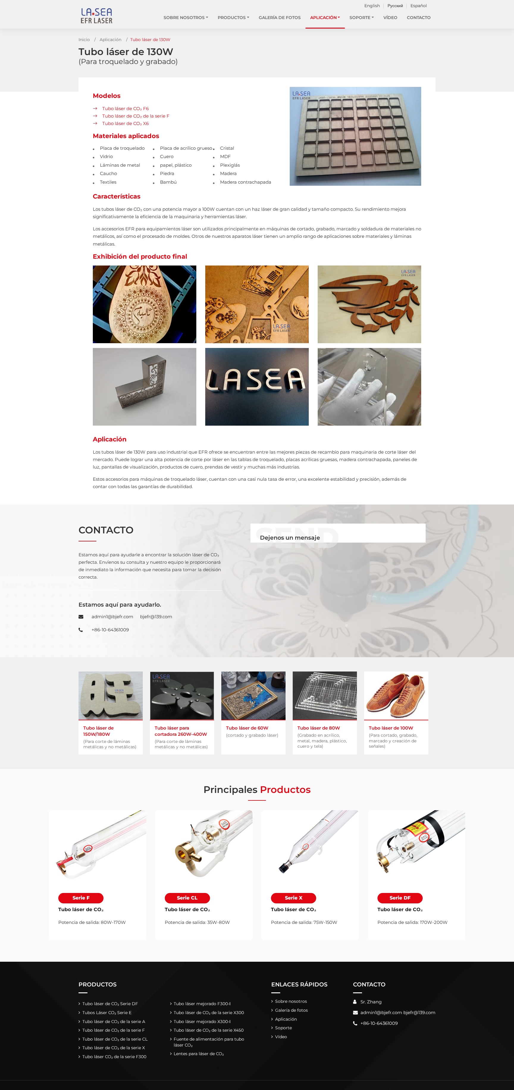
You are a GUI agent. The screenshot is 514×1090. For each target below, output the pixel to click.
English (372, 5)
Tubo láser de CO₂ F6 (125, 108)
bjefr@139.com (156, 616)
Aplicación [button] (323, 17)
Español (418, 5)
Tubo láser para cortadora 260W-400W (181, 737)
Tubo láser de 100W (393, 737)
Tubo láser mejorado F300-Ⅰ (202, 1003)
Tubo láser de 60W (252, 731)
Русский (395, 5)
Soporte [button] (360, 17)
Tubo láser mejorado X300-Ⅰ (202, 1021)
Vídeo (390, 17)
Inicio (84, 39)
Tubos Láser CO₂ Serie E (106, 1012)
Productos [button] (232, 17)
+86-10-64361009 (110, 630)
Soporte (283, 1027)
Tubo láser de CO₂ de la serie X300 (209, 1012)
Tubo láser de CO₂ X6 (125, 123)
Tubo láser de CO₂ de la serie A (113, 1021)
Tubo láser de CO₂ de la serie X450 (209, 1030)
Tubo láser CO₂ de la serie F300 (114, 1056)
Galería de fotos (280, 17)
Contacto (419, 17)
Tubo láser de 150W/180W (110, 737)
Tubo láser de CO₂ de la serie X (113, 1047)
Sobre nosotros (291, 1001)
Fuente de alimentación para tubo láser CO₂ (209, 1042)
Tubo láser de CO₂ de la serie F (136, 116)
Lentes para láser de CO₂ (199, 1053)
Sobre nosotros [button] (184, 17)
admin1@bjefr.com (112, 616)
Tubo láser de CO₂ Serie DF (110, 1003)
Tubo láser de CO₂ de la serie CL (115, 1039)
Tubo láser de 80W (322, 737)
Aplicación (110, 39)
